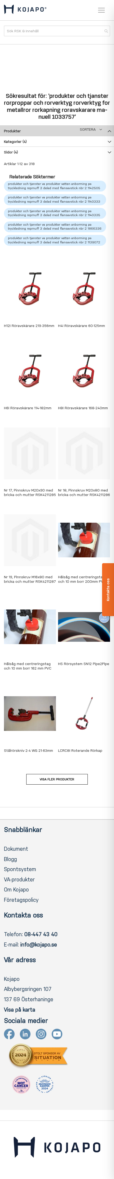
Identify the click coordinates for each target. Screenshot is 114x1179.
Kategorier (15, 141)
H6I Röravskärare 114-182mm (27, 408)
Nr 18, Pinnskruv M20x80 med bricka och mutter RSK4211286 (84, 492)
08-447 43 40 (41, 934)
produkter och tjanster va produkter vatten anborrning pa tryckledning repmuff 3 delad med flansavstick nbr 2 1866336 (55, 227)
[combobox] (57, 31)
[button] (91, 129)
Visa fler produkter (57, 779)
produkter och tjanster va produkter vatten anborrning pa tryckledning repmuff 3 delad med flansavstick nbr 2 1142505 (54, 186)
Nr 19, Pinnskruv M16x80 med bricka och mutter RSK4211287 (30, 579)
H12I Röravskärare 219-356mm (29, 326)
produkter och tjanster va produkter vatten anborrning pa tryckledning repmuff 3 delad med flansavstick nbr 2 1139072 (54, 240)
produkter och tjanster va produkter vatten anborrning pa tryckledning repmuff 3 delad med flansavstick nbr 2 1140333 (54, 199)
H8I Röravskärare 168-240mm (83, 408)
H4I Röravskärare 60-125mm (81, 326)
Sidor (11, 152)
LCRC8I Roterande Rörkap (80, 750)
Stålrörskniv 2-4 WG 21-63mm (28, 750)
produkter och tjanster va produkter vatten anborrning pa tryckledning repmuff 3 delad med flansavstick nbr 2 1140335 (54, 213)
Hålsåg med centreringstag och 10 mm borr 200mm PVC (82, 579)
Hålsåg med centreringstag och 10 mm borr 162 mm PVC (27, 666)
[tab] (57, 130)
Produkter (12, 131)
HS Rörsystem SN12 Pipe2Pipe (83, 664)
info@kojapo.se (38, 944)
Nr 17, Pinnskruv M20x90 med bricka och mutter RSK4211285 (30, 492)
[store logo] (25, 10)
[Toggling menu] (101, 10)
